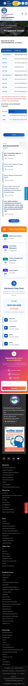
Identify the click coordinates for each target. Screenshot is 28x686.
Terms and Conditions (20, 670)
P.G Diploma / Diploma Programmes (10, 472)
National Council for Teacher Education (11, 604)
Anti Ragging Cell (6, 504)
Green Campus (5, 553)
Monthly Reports (6, 664)
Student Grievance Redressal (9, 673)
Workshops (5, 594)
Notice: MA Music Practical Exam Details (13, 176)
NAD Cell (4, 654)
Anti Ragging (7, 668)
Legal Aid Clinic (5, 502)
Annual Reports (6, 661)
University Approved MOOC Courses (11, 487)
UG (6, 20)
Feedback (22, 673)
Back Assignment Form (7, 538)
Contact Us (13, 676)
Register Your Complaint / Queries (10, 589)
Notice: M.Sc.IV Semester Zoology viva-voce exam (13, 165)
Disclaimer (12, 670)
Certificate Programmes (8, 475)
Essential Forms (6, 637)
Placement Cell (5, 597)
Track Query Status (6, 592)
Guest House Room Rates (8, 512)
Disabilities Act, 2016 (7, 657)
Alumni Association (6, 599)
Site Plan (4, 563)
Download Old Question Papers (9, 587)
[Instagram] (9, 459)
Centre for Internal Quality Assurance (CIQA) (12, 649)
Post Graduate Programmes (9, 467)
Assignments (5, 577)
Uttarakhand (4, 19)
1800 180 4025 (14, 305)
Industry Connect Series (8, 621)
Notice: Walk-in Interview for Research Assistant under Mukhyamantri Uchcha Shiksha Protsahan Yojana (12, 189)
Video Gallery (5, 584)
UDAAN (4, 659)
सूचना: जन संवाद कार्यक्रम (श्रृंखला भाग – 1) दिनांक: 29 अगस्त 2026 (13, 154)
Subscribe (14, 388)
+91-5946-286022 (14, 329)
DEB (7, 20)
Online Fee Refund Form (7, 611)
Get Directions (11, 421)
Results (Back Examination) (8, 528)
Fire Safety (4, 500)
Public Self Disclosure (7, 635)
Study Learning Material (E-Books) (10, 582)
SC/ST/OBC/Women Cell (8, 647)
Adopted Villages (6, 556)
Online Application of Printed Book (10, 616)
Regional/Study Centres (8, 479)
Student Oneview (6, 575)
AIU (12, 20)
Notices (4, 482)
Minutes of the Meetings (8, 566)
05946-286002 (13, 321)
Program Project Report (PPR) (9, 561)
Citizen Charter (6, 644)
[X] (13, 459)
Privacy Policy (5, 670)
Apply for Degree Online (8, 540)
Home (2, 25)
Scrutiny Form (5, 535)
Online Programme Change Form (9, 613)
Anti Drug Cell (5, 507)
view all (13, 221)
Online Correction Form (7, 618)
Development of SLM (7, 558)
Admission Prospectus (7, 477)
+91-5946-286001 (14, 337)
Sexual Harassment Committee (9, 652)
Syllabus (4, 580)
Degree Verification (7, 543)
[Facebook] (4, 459)
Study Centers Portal (7, 632)
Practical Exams (6, 523)
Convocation (5, 493)
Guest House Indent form (8, 509)
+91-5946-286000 (14, 345)
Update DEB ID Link (6, 606)
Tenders (4, 642)
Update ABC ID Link (6, 609)
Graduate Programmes (7, 470)
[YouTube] (18, 459)
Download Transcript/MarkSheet (10, 531)
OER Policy (4, 551)
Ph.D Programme (6, 484)
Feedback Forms (6, 623)
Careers (4, 640)
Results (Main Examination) (8, 526)
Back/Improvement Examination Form (11, 533)
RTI (3, 549)
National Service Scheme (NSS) (9, 601)
